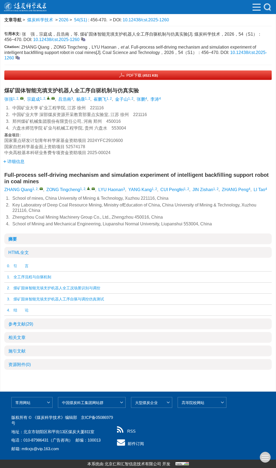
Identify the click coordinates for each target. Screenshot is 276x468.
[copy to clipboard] (17, 57)
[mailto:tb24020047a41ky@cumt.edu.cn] (53, 98)
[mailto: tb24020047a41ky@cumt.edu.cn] (93, 188)
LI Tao (259, 189)
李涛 (154, 99)
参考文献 (20, 324)
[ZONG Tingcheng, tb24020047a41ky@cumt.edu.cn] (88, 188)
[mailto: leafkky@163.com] (41, 188)
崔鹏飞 (100, 99)
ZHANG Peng (235, 189)
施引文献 (17, 351)
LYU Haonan (110, 189)
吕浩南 (64, 99)
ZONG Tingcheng (63, 189)
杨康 (80, 99)
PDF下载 (142, 75)
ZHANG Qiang (18, 189)
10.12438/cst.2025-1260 (146, 20)
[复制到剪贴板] (83, 39)
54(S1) (81, 20)
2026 (63, 20)
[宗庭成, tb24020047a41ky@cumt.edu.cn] (48, 98)
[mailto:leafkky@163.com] (22, 98)
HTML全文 (18, 252)
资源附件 (19, 364)
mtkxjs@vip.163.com (40, 448)
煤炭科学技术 (40, 20)
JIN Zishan (202, 189)
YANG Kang (140, 189)
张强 (8, 99)
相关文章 (17, 337)
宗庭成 (33, 99)
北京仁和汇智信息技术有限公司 (133, 464)
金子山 (121, 99)
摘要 (12, 239)
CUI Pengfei (172, 189)
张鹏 (141, 99)
